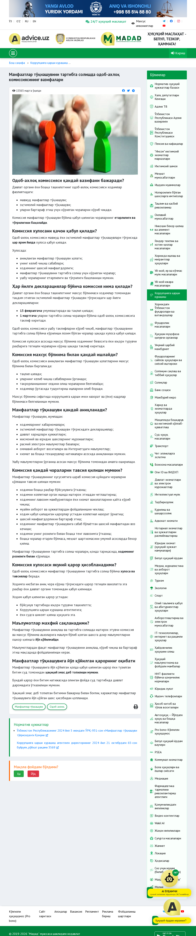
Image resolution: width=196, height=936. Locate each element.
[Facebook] (123, 90)
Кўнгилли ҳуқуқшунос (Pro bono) (19, 916)
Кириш (179, 53)
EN (34, 21)
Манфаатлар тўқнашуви (29, 706)
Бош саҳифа (17, 63)
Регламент (92, 911)
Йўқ (33, 774)
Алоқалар (60, 911)
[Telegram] (133, 90)
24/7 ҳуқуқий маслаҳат (108, 21)
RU (26, 21)
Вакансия (76, 911)
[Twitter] (128, 90)
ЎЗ (10, 21)
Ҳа (18, 774)
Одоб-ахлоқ (57, 706)
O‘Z (18, 21)
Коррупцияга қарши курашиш (49, 63)
